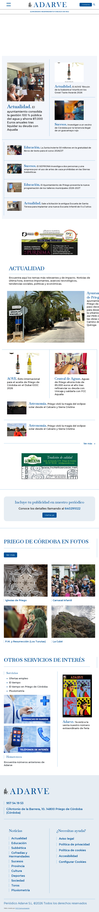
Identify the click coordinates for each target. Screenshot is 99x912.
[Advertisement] (49, 36)
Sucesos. (61, 124)
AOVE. (12, 379)
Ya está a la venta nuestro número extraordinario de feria (76, 725)
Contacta (86, 5)
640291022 (72, 508)
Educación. (32, 147)
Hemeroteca (14, 757)
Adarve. (68, 722)
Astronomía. (38, 403)
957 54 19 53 (14, 803)
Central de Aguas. (68, 379)
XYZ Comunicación (22, 908)
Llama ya (49, 515)
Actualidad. (19, 107)
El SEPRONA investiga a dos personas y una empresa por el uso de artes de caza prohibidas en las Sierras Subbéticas (57, 169)
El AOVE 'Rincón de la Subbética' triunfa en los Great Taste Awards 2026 (72, 89)
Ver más (10, 555)
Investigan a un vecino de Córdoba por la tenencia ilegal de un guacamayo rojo (73, 127)
